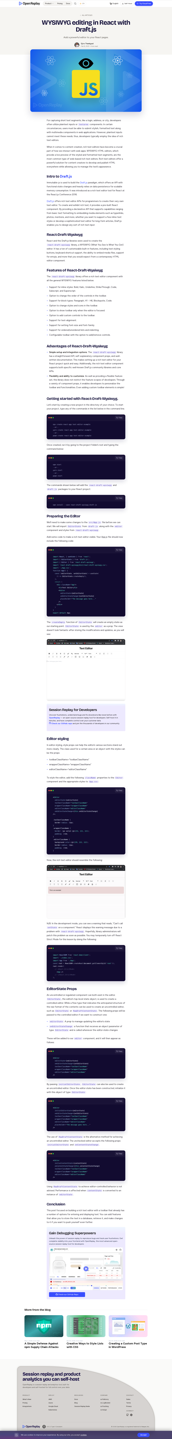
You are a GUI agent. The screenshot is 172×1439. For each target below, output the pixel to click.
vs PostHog (104, 1406)
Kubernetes (53, 1410)
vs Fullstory (104, 1399)
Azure (51, 1403)
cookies (84, 1435)
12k (83, 3)
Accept (143, 1435)
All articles (87, 15)
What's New (27, 1399)
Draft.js (66, 176)
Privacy (129, 1406)
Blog (76, 1403)
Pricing (59, 3)
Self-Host (128, 4)
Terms (128, 1403)
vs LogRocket (105, 1403)
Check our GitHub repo (61, 723)
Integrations (27, 1406)
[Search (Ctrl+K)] (75, 3)
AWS (50, 1399)
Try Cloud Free (145, 4)
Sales (128, 1399)
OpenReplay (54, 718)
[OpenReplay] (31, 1426)
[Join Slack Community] (131, 1415)
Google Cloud (53, 1406)
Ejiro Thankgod (87, 44)
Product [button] (48, 3)
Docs (68, 3)
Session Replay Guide (82, 1406)
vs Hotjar (103, 1410)
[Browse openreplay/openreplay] (127, 1415)
